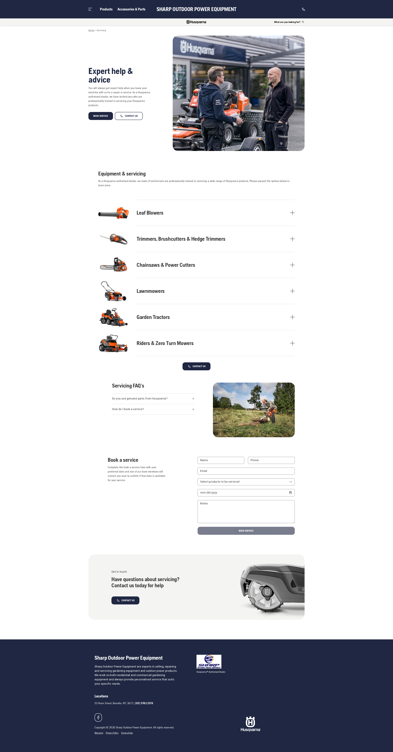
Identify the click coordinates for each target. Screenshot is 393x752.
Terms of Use (127, 732)
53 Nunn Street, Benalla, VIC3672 (114, 703)
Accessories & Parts (131, 9)
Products (106, 9)
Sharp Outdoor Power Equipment (196, 9)
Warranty (99, 732)
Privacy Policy (112, 732)
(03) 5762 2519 (144, 703)
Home (91, 30)
